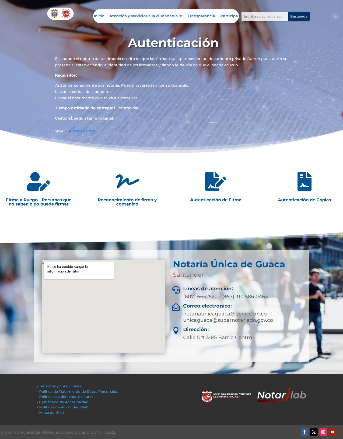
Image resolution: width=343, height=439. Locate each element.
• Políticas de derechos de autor (65, 396)
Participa (229, 16)
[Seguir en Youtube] (332, 432)
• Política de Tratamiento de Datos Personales (77, 391)
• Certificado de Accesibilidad (62, 402)
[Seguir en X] (314, 432)
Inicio (99, 16)
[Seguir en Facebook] (304, 432)
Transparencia (201, 16)
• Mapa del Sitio (51, 412)
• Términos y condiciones (59, 386)
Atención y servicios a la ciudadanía (143, 16)
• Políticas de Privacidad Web (62, 407)
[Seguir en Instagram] (323, 432)
